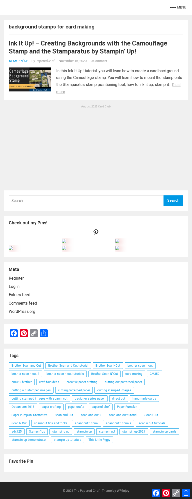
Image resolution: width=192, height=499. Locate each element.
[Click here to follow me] (96, 233)
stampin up (84, 431)
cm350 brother (22, 382)
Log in (14, 286)
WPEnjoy (123, 491)
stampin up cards (164, 431)
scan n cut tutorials (152, 423)
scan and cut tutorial (122, 415)
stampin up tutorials (67, 440)
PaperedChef (45, 61)
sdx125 (17, 431)
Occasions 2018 (23, 407)
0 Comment (99, 61)
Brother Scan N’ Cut (104, 374)
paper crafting (51, 407)
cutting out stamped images (31, 390)
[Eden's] (11, 248)
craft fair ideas (49, 382)
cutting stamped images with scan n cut (40, 398)
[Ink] (117, 241)
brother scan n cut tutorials (65, 374)
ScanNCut (151, 415)
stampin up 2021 (133, 431)
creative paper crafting (82, 382)
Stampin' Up (18, 61)
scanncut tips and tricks (51, 423)
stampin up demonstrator (29, 440)
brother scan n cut (140, 365)
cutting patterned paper (74, 390)
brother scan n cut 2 (25, 374)
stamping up (60, 431)
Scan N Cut (19, 423)
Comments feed (23, 303)
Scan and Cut (64, 415)
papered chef (101, 407)
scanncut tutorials (118, 423)
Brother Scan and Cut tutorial (68, 365)
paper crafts (76, 407)
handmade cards (144, 398)
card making (133, 374)
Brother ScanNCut (108, 365)
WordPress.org (22, 311)
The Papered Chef (87, 491)
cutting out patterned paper (123, 382)
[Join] (64, 241)
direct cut (118, 398)
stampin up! (107, 431)
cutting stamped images (114, 390)
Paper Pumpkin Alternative (30, 415)
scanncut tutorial (86, 423)
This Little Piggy (99, 440)
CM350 (155, 374)
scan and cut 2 (90, 415)
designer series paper (90, 398)
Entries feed (19, 294)
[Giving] (64, 248)
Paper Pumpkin (127, 407)
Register (16, 278)
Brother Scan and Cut (26, 365)
